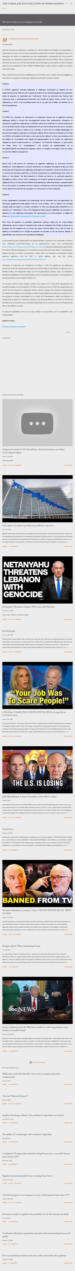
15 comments (13, 967)
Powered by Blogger (39, 1062)
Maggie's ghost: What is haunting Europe (21, 945)
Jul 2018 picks (8, 630)
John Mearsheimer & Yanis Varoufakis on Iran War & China (29, 796)
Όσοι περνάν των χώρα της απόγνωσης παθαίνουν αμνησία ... (28, 525)
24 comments (13, 850)
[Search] (67, 3)
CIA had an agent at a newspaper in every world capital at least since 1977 (36, 1194)
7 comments (13, 1123)
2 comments (13, 546)
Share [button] (68, 332)
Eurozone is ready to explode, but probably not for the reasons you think (35, 1214)
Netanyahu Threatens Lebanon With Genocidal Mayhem (28, 606)
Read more (69, 465)
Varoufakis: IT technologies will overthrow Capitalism (27, 1134)
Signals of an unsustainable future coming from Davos (27, 1175)
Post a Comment (14, 465)
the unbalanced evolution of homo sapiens (33, 3)
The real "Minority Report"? (15, 1095)
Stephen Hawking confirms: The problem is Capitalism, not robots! (33, 1115)
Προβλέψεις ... (8, 828)
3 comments (13, 1164)
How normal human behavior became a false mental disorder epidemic (34, 1255)
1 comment (12, 1263)
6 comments (13, 1084)
